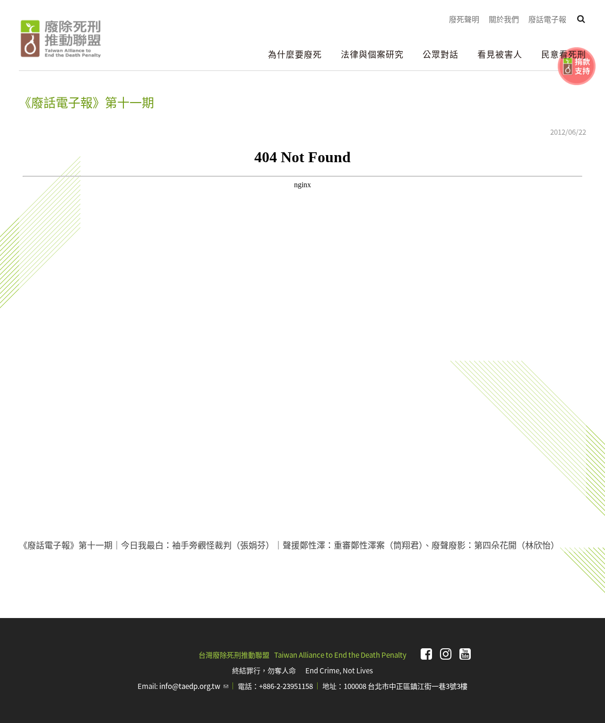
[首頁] (60, 39)
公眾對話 (440, 54)
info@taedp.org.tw (193, 686)
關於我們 (504, 19)
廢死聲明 (464, 19)
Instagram (445, 654)
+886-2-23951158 (286, 686)
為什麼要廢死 (295, 54)
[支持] (577, 66)
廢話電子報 (547, 19)
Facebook (426, 654)
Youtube (465, 654)
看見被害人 (499, 54)
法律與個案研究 (372, 54)
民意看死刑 (563, 54)
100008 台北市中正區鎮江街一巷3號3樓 (405, 686)
